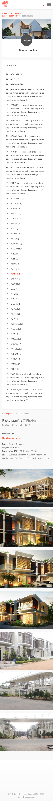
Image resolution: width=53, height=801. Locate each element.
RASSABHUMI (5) (13, 354)
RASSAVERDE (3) (13, 259)
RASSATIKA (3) (12, 264)
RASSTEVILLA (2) (13, 218)
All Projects (11, 65)
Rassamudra (13, 16)
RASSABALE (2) (13, 229)
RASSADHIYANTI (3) (15, 198)
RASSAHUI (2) (12, 334)
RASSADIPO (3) (13, 269)
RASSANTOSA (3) (14, 349)
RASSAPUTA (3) (13, 299)
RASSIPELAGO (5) (14, 203)
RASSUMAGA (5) (13, 279)
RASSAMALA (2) (13, 223)
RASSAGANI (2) (13, 314)
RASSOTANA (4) (13, 304)
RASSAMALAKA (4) (14, 364)
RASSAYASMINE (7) (14, 274)
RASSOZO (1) (12, 289)
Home (4, 13)
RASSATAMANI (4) (14, 84)
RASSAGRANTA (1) (14, 234)
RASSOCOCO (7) (13, 344)
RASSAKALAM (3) (14, 249)
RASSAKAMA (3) (13, 329)
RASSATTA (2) (12, 239)
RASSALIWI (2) (12, 319)
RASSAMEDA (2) (13, 339)
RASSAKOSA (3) (13, 359)
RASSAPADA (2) (13, 208)
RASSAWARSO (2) (14, 244)
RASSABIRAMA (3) (14, 324)
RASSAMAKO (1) (13, 213)
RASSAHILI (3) (12, 294)
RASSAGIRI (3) (12, 79)
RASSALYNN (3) (13, 284)
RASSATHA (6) (12, 369)
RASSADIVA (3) (13, 309)
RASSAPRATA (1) (13, 254)
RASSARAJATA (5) (14, 74)
